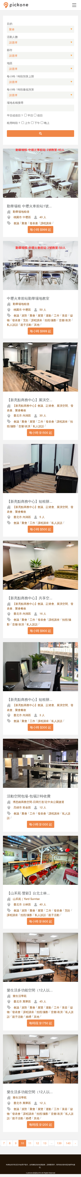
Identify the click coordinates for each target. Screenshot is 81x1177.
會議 (16, 223)
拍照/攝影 (50, 320)
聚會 (24, 223)
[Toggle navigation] (74, 5)
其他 (37, 325)
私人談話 (12, 325)
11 (29, 1143)
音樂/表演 (65, 320)
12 (37, 1143)
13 (44, 1143)
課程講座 (46, 223)
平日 (30, 115)
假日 (39, 115)
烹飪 (26, 320)
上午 (27, 123)
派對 (24, 315)
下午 (37, 123)
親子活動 (25, 325)
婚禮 (28, 1017)
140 (68, 1143)
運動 (48, 315)
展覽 (40, 315)
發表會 (34, 223)
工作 (56, 315)
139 (59, 1143)
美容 (64, 315)
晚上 (46, 123)
